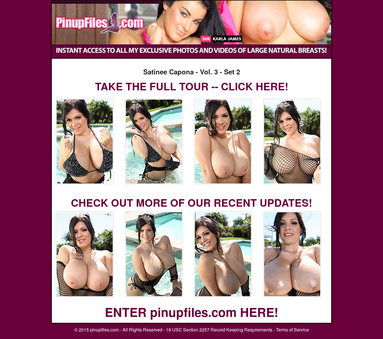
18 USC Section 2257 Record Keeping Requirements (219, 329)
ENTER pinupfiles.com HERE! (191, 312)
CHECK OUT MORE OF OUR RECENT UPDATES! (191, 202)
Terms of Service (292, 329)
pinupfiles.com (104, 329)
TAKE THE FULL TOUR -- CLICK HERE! (191, 86)
